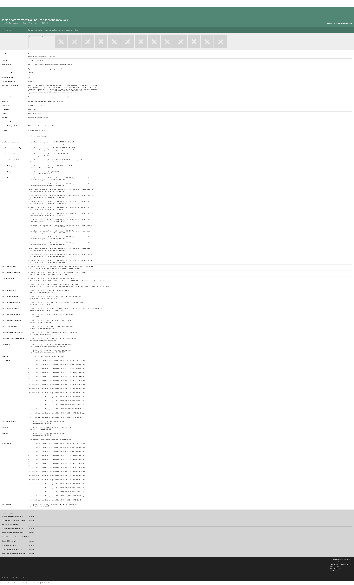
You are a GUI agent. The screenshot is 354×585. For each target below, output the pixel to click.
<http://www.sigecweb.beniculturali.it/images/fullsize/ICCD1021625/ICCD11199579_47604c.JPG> (56, 388)
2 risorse (31, 545)
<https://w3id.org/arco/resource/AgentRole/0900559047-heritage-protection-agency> (70, 285)
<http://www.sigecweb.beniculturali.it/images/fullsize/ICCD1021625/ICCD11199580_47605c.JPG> (56, 393)
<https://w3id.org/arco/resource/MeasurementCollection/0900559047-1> (50, 321)
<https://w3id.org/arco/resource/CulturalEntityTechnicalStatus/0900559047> (51, 327)
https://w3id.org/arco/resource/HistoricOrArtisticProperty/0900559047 (25, 23)
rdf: (4, 130)
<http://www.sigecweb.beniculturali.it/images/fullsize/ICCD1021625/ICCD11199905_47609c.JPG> (56, 409)
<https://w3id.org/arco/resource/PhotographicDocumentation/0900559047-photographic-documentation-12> (60, 196)
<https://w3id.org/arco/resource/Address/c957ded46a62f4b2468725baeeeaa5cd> (52, 333)
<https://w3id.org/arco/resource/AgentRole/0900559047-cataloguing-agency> (68, 279)
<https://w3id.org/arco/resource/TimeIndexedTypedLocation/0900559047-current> (52, 339)
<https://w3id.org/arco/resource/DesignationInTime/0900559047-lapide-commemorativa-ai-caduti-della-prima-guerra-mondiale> (66, 309)
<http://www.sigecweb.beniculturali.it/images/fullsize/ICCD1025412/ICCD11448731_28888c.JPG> (56, 417)
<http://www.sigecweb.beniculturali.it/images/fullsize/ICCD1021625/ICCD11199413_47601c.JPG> (56, 372)
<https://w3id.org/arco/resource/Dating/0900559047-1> (44, 173)
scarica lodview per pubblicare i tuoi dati (15, 577)
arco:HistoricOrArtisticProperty (37, 131)
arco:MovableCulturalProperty (37, 137)
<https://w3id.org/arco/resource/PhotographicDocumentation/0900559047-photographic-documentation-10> (60, 184)
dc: (4, 60)
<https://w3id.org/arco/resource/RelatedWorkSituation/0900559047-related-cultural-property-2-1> (57, 273)
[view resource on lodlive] (351, 12)
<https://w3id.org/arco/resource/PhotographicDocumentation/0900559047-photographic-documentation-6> (60, 243)
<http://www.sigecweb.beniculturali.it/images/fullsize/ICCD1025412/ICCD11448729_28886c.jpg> (56, 413)
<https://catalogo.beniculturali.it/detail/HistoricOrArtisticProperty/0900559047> (51, 439)
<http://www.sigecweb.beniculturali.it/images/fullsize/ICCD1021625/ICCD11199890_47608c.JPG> (56, 401)
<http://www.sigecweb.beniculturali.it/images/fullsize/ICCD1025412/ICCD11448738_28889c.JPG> (56, 364)
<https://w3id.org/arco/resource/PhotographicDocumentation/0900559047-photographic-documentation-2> (60, 220)
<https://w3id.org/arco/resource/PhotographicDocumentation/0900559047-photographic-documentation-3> (60, 226)
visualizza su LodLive (335, 562)
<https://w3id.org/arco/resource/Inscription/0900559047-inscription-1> (49, 291)
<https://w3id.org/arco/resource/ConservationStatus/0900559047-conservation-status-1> (54, 297)
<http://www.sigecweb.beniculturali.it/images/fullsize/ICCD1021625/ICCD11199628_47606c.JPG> (56, 397)
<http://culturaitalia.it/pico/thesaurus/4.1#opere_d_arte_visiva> (46, 356)
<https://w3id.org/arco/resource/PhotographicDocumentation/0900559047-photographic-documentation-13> (60, 202)
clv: (7, 344)
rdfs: (6, 30)
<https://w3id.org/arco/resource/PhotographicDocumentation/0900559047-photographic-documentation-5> (60, 238)
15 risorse (31, 524)
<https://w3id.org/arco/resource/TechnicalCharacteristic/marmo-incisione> (50, 315)
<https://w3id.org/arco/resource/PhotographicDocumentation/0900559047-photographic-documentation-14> (60, 208)
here (58, 583)
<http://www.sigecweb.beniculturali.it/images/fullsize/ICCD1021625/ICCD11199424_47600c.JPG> (56, 380)
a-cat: (13, 154)
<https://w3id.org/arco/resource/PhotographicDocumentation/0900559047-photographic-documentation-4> (60, 232)
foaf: (6, 443)
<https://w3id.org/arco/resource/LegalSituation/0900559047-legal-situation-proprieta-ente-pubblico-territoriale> (60, 267)
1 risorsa (31, 516)
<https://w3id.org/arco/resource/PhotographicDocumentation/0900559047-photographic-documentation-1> (60, 179)
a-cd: (10, 85)
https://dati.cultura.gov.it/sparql (342, 559)
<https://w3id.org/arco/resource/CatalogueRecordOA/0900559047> (48, 155)
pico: (10, 122)
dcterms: (11, 126)
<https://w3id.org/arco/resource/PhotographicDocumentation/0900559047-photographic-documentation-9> (60, 261)
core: (7, 97)
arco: (9, 73)
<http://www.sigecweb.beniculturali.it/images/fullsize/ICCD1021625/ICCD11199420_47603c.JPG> (56, 376)
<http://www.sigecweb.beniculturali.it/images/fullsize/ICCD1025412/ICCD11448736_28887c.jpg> (56, 368)
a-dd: (9, 290)
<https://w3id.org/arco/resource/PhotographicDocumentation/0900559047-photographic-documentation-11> (60, 190)
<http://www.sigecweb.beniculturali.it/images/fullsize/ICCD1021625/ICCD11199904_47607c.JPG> (56, 405)
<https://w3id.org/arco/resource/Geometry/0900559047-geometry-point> (50, 351)
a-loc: (12, 332)
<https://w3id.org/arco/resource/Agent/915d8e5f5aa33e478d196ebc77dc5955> (56, 149)
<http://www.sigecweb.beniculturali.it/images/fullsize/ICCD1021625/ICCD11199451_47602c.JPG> (56, 384)
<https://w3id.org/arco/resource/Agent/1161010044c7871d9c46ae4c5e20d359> (56, 143)
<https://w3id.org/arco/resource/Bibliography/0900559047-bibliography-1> (50, 167)
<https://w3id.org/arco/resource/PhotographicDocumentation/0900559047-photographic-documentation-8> (60, 255)
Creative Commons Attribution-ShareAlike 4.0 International (25, 583)
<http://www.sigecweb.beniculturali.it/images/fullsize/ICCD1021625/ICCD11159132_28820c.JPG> (56, 360)
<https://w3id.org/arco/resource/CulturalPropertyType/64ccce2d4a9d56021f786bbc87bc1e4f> (56, 303)
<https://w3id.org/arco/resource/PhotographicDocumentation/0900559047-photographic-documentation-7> (60, 249)
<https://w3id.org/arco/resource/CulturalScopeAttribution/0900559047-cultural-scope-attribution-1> (57, 161)
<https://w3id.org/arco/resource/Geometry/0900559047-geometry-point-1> (50, 345)
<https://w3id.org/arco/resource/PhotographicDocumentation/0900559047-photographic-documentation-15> (60, 214)
